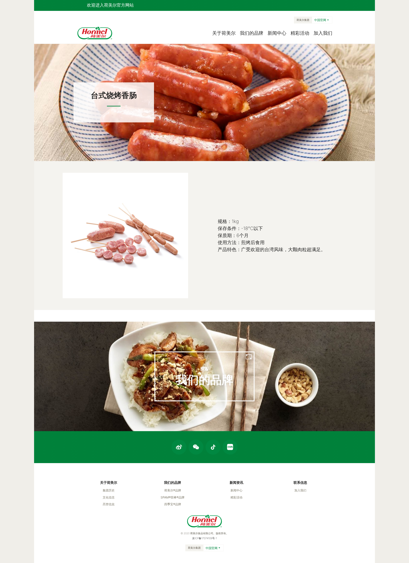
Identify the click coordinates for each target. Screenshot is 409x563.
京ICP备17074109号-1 (204, 538)
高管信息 (109, 504)
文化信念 (109, 497)
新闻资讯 (236, 482)
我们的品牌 (251, 33)
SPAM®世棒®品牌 (172, 497)
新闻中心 (277, 33)
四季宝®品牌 (172, 504)
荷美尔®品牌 (172, 490)
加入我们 (323, 33)
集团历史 (109, 490)
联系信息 (300, 482)
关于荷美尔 (224, 33)
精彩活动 (300, 33)
